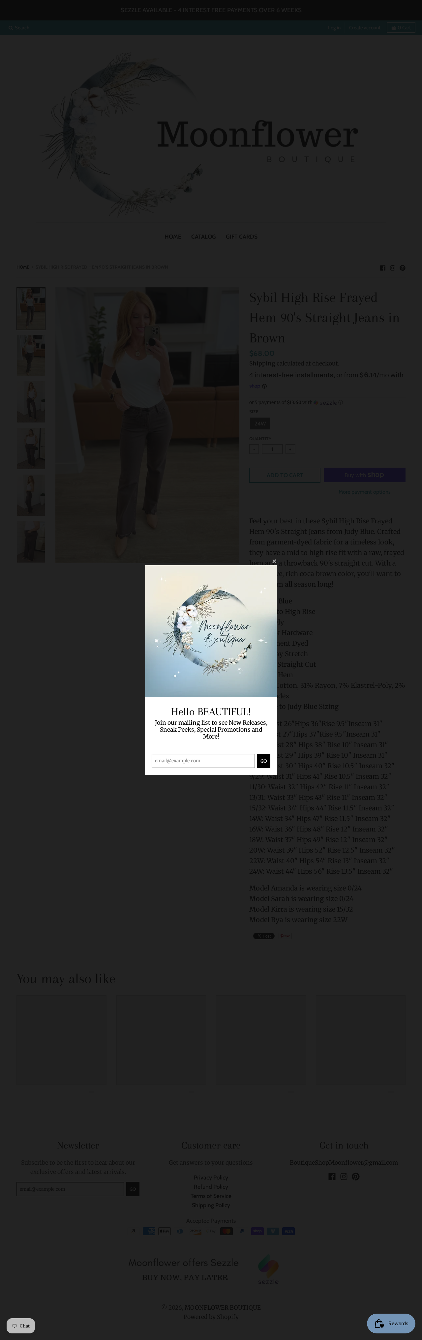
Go (263, 761)
